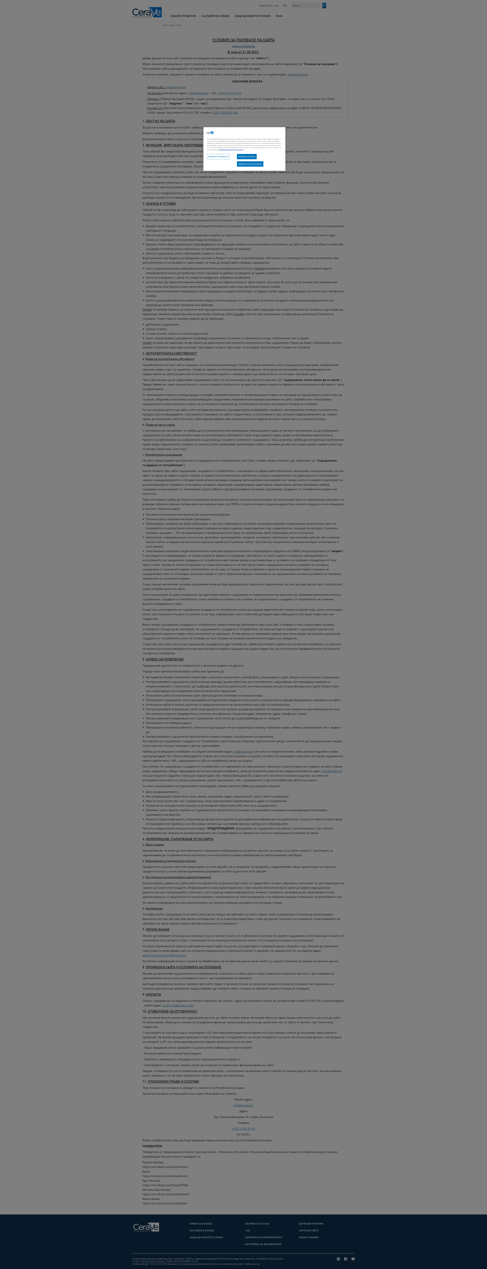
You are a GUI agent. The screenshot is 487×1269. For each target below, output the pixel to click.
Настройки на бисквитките (218, 156)
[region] (244, 149)
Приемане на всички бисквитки (250, 164)
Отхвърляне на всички (246, 156)
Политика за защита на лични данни (230, 150)
